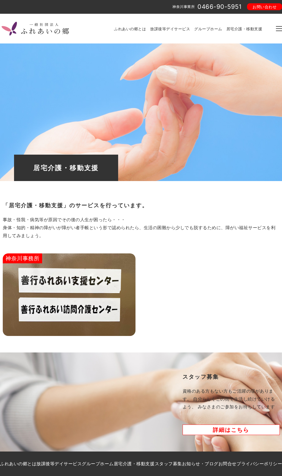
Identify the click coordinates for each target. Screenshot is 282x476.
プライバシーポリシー (259, 463)
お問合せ (227, 463)
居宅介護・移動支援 (244, 28)
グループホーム (208, 28)
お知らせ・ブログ (200, 463)
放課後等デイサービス (170, 28)
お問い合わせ (264, 6)
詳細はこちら (231, 429)
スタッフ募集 (168, 463)
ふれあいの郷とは (130, 28)
